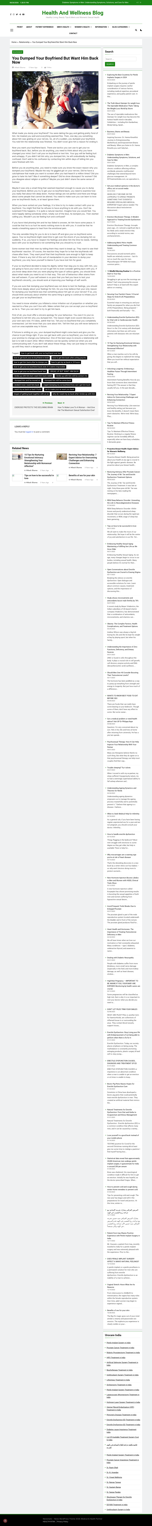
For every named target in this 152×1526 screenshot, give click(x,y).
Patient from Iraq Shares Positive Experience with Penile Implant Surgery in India (123, 1236)
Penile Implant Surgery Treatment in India (123, 1390)
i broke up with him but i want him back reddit (33, 376)
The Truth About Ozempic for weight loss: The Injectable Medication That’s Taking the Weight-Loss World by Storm (123, 106)
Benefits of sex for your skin (82, 475)
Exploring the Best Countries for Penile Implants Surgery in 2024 (103, 3)
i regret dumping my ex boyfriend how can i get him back (66, 385)
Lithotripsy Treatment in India (118, 1380)
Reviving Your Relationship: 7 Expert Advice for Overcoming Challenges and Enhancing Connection (122, 397)
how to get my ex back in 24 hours (65, 362)
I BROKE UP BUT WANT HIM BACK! (64, 371)
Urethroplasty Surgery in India (118, 1510)
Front (20, 27)
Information (101, 27)
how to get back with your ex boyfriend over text (41, 353)
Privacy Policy (62, 1522)
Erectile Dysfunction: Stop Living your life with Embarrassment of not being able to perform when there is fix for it (123, 1035)
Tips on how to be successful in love (121, 526)
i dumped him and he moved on (27, 380)
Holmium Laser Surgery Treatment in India (123, 1402)
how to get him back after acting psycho (69, 358)
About (29, 27)
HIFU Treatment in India (116, 1358)
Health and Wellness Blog (72, 13)
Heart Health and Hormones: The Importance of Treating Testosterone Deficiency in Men (121, 932)
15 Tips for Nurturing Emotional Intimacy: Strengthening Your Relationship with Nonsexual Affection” (38, 460)
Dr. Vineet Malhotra (114, 1477)
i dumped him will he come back (57, 380)
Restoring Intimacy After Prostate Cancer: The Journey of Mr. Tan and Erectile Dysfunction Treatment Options (123, 474)
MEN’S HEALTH (63, 27)
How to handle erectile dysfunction (121, 834)
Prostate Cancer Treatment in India (120, 1348)
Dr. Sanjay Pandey (114, 1492)
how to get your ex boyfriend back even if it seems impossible (39, 367)
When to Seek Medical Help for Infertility (123, 814)
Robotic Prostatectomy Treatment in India (123, 1353)
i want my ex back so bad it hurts (27, 389)
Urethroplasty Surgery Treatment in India (122, 1375)
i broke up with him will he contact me (71, 376)
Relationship (17, 52)
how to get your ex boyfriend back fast (30, 371)
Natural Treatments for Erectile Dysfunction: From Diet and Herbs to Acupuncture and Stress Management (122, 1112)
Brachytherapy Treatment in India (120, 1370)
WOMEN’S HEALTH (82, 27)
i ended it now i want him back (26, 385)
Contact (73, 33)
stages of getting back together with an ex (31, 394)
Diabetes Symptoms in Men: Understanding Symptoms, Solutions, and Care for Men (123, 157)
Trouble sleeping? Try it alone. (119, 768)
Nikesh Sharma (20, 67)
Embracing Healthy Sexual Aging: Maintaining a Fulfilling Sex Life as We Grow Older (122, 546)
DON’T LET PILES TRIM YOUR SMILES (122, 1009)
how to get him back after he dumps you (31, 362)
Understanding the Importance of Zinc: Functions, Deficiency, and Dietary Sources (122, 649)
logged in (29, 432)
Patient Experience (44, 27)
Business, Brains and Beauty (118, 132)
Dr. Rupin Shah (112, 1468)
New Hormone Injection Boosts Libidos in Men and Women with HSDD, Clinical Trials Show (123, 880)
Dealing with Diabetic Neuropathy (120, 958)
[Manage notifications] (5, 1521)
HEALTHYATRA (49, 1522)
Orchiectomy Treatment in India (119, 1385)
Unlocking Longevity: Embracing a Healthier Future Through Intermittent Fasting (122, 371)
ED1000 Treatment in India (117, 1505)
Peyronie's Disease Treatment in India (121, 1415)
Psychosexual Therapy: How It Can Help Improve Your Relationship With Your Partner (123, 744)
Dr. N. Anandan (112, 1472)
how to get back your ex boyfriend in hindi (31, 358)
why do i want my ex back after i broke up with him (74, 394)
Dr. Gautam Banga (114, 1487)
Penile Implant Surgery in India (119, 1343)
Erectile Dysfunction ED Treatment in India (123, 1420)
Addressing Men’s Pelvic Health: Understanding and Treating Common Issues (122, 245)
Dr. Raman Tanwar (114, 1482)
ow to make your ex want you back (59, 389)
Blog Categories (120, 27)
